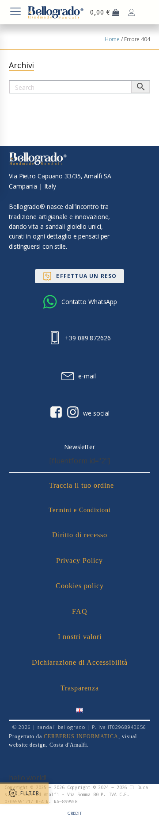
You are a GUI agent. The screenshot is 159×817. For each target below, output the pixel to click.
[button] (79, 276)
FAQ (79, 611)
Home (112, 39)
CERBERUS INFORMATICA (81, 736)
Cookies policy (80, 586)
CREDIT (75, 813)
